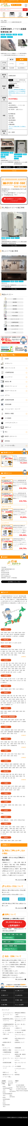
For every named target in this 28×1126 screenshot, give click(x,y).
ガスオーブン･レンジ (11, 386)
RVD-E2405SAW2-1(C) (6, 1093)
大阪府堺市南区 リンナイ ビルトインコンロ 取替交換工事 (7, 162)
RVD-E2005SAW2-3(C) (6, 1099)
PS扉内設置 (15, 315)
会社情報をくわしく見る (14, 581)
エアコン (7, 395)
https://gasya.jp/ (20, 1086)
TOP (2, 20)
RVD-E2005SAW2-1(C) (6, 1088)
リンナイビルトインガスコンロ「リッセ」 (8, 1014)
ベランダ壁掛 (15, 312)
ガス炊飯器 (8, 418)
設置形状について (19, 1042)
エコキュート (8, 363)
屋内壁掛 (15, 309)
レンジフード (15, 329)
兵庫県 (14, 34)
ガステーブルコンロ (10, 390)
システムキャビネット (11, 422)
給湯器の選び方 (7, 1042)
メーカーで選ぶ (7, 1076)
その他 (14, 332)
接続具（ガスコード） (11, 436)
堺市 (2, 154)
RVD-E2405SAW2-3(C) (6, 1104)
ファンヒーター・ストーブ (12, 409)
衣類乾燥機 (8, 404)
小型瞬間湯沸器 (14, 322)
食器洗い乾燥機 (14, 325)
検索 (26, 9)
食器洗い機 (8, 381)
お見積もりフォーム (20, 1016)
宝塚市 (20, 34)
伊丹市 (16, 281)
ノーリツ (10, 37)
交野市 (12, 237)
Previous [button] (2, 229)
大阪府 (11, 152)
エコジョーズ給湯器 (20, 1030)
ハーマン (3, 37)
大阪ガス (6, 154)
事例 (5, 20)
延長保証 (7, 441)
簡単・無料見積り (17, 4)
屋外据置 (15, 305)
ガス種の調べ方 (19, 1032)
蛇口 (6, 432)
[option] (14, 229)
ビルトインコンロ (5, 152)
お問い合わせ (6, 1028)
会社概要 (5, 1038)
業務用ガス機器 (9, 413)
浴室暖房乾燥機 (9, 400)
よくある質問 (6, 1030)
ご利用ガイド (18, 1028)
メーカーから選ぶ (10, 445)
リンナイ (3, 156)
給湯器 (3, 34)
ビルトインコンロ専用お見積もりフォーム (20, 1020)
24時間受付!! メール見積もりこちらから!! (15, 200)
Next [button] (25, 229)
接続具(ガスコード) (8, 1074)
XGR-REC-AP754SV (12, 1095)
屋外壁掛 (9, 34)
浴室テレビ (8, 427)
